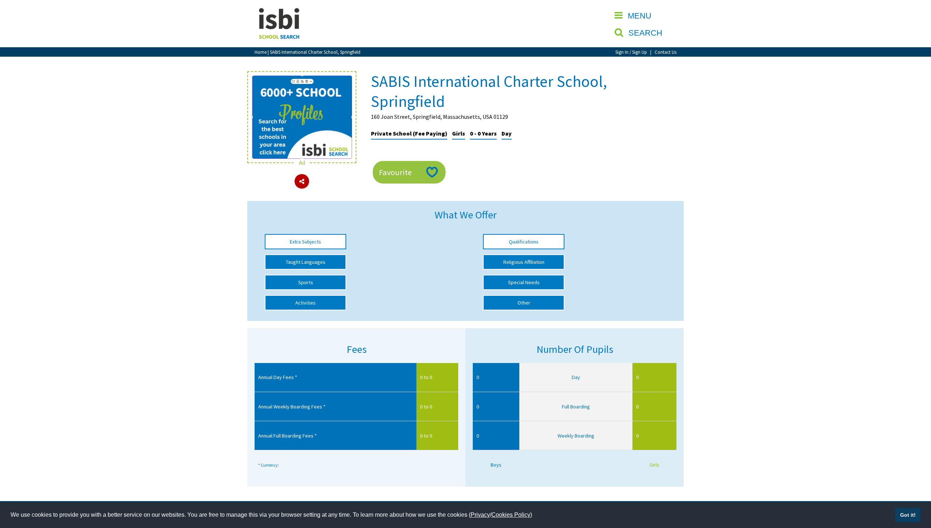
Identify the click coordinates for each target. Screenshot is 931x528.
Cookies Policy (510, 515)
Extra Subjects (305, 241)
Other (524, 302)
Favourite (395, 172)
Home (261, 52)
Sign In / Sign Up (631, 52)
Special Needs (524, 282)
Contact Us (665, 52)
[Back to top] (915, 488)
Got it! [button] (908, 515)
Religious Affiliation (523, 262)
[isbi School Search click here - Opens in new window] (302, 79)
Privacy (480, 515)
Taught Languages (305, 262)
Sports (305, 282)
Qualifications (524, 241)
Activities (305, 302)
